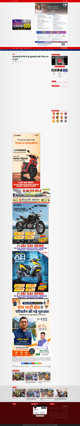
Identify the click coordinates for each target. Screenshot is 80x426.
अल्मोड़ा (14, 50)
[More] (40, 363)
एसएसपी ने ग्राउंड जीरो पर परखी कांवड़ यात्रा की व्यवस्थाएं (44, 376)
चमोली (25, 50)
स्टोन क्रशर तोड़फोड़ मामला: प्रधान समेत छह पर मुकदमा (20, 366)
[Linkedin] (29, 363)
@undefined (35, 410)
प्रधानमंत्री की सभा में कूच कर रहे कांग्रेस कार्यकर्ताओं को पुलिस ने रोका (41, 366)
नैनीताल (37, 50)
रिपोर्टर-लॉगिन (2, 50)
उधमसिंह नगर (22, 50)
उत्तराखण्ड (11, 50)
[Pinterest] (33, 363)
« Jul (50, 422)
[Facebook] (22, 363)
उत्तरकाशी (17, 50)
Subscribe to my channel (60, 66)
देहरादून (34, 50)
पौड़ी (43, 50)
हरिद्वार (53, 50)
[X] (26, 363)
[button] (54, 72)
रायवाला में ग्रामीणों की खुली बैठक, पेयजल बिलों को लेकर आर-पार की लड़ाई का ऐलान (31, 376)
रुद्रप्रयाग (49, 50)
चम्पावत (28, 50)
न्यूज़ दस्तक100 (15, 61)
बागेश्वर (46, 50)
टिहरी (31, 50)
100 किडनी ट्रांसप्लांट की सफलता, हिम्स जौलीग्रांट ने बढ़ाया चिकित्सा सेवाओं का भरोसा (61, 393)
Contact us (7, 50)
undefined (36, 409)
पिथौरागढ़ (40, 50)
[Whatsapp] (36, 363)
